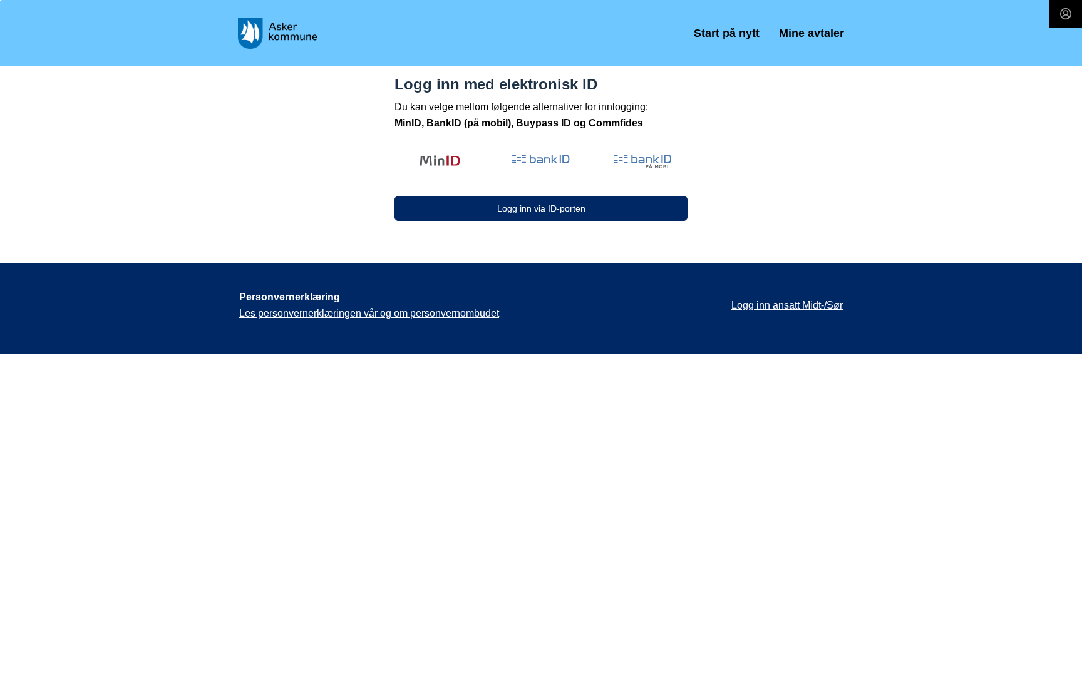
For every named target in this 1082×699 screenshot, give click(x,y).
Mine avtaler (811, 33)
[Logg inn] (1065, 14)
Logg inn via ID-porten (541, 208)
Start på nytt (727, 33)
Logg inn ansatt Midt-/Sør (787, 305)
